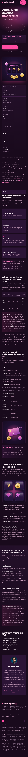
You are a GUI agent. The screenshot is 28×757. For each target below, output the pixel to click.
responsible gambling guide (17, 730)
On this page (7, 192)
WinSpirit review (5, 712)
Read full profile (8, 691)
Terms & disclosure (6, 716)
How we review (5, 20)
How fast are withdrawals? (9, 642)
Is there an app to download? (10, 644)
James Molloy (10, 19)
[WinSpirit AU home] (9, 2)
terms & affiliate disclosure (7, 737)
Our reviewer (4, 714)
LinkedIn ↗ (16, 691)
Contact (13, 716)
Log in (22, 47)
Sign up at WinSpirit (9, 47)
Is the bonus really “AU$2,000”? (11, 640)
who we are (17, 178)
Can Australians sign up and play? (11, 638)
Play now (22, 2)
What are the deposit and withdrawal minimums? (12, 646)
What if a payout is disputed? (10, 649)
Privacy (22, 714)
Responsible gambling (14, 714)
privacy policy (18, 737)
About (11, 712)
